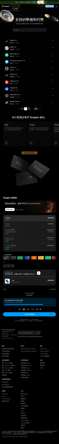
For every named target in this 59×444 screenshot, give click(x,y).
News (22, 410)
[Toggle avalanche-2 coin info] (52, 81)
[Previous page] (19, 108)
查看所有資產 (24, 377)
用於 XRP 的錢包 (6, 370)
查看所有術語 (5, 401)
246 (36, 108)
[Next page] (39, 108)
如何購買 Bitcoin (25, 363)
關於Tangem (24, 393)
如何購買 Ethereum (26, 365)
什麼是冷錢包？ (6, 351)
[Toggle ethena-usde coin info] (52, 95)
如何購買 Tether (25, 375)
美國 (33, 293)
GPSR (41, 367)
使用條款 (42, 363)
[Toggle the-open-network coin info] (52, 61)
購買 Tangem (49, 6)
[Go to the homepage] (6, 6)
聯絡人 (23, 427)
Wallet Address (6, 398)
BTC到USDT (5, 382)
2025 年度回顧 (25, 422)
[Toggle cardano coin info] (52, 40)
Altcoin (4, 396)
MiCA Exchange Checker (28, 348)
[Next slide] (54, 258)
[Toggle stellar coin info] (52, 47)
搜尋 (17, 30)
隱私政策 (40, 336)
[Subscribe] (38, 333)
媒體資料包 (24, 417)
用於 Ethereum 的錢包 (8, 365)
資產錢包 (4, 375)
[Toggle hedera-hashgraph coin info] (52, 74)
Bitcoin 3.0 (5, 393)
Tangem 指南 (24, 420)
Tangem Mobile (44, 351)
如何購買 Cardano (26, 370)
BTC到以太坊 (5, 384)
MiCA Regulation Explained (29, 351)
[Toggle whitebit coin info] (52, 102)
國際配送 (23, 398)
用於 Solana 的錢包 (7, 367)
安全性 (23, 396)
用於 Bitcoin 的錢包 (7, 363)
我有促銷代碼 (53, 289)
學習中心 (23, 413)
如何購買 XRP (24, 372)
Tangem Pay (43, 348)
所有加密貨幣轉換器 (7, 386)
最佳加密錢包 (5, 353)
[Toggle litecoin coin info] (52, 67)
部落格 (23, 408)
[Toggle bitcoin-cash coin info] (52, 54)
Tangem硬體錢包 (45, 356)
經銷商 (23, 401)
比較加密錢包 (5, 356)
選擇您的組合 (10, 209)
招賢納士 (23, 425)
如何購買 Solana (25, 367)
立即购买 (40, 2)
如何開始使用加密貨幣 (8, 348)
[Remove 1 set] (4, 266)
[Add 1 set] (12, 266)
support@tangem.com (7, 338)
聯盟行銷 (23, 403)
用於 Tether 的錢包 (7, 372)
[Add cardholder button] (38, 273)
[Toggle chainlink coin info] (52, 88)
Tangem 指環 (43, 353)
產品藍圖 (23, 415)
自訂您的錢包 (24, 405)
